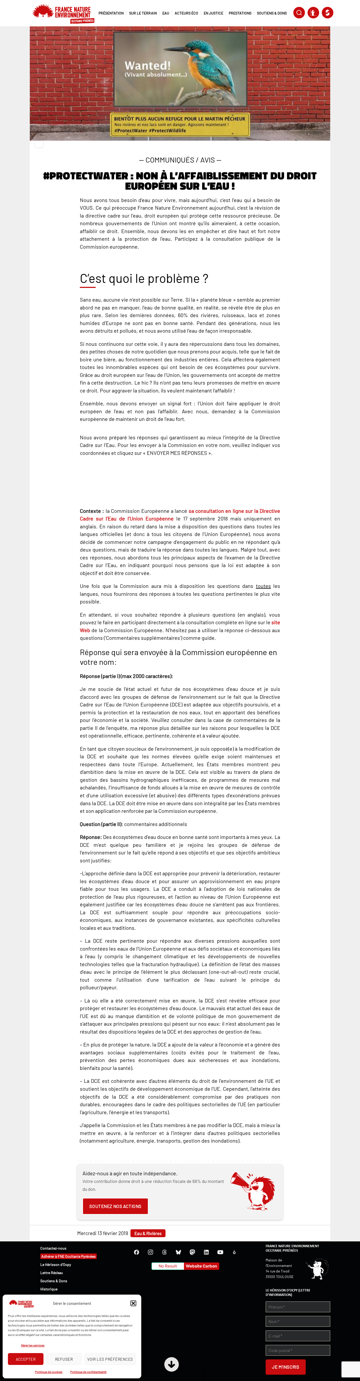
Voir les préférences (110, 1359)
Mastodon (192, 1252)
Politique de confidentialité (88, 1372)
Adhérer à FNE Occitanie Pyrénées (68, 1256)
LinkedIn (206, 1252)
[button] (133, 1303)
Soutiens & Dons (53, 1281)
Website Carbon (201, 1266)
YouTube (220, 1252)
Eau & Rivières (148, 1233)
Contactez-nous (53, 1248)
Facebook (136, 1252)
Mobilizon (234, 1252)
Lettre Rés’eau (51, 1272)
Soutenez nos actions (115, 1206)
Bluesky (178, 1252)
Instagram (150, 1252)
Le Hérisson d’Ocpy (55, 1264)
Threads (164, 1252)
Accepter (26, 1359)
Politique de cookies (48, 1372)
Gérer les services (33, 1345)
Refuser (64, 1359)
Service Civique (327, 12)
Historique (48, 1289)
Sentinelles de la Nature (313, 12)
